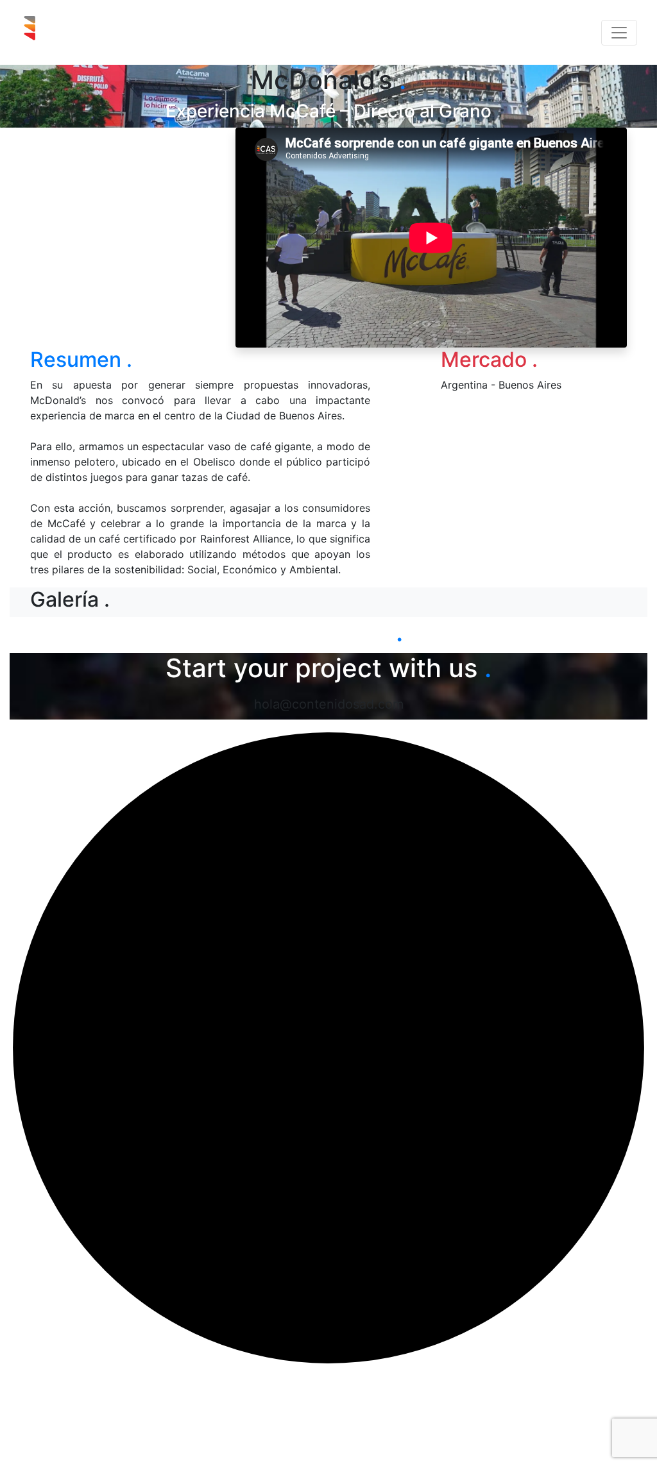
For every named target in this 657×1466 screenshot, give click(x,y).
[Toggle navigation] (619, 33)
